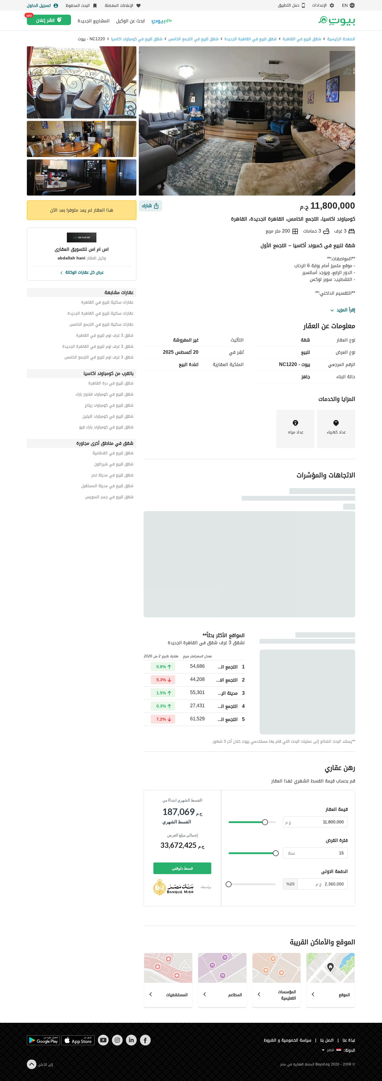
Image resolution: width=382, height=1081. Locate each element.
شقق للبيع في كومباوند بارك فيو (106, 428)
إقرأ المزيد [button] (346, 310)
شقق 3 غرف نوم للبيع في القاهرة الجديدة (97, 347)
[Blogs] (161, 20)
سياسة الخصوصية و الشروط (287, 1040)
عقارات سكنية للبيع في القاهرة (107, 303)
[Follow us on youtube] (103, 1044)
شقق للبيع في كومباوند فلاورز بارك (104, 395)
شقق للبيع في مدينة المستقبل (107, 487)
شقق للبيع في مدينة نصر (112, 476)
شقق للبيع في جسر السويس (109, 498)
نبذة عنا (349, 1040)
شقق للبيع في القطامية (113, 454)
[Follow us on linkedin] (131, 1044)
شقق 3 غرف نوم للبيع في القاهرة (104, 336)
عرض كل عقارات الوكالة (84, 272)
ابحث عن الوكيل (130, 21)
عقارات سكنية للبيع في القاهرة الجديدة (100, 314)
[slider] (265, 822)
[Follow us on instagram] (117, 1044)
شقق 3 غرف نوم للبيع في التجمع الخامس (98, 358)
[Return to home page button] (336, 21)
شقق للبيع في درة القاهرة (110, 384)
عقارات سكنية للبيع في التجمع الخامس (101, 325)
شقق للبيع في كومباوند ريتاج (109, 406)
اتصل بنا (327, 1040)
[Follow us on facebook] (145, 1044)
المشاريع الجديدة (94, 21)
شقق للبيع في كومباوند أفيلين (107, 417)
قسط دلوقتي (182, 868)
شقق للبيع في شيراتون (113, 465)
